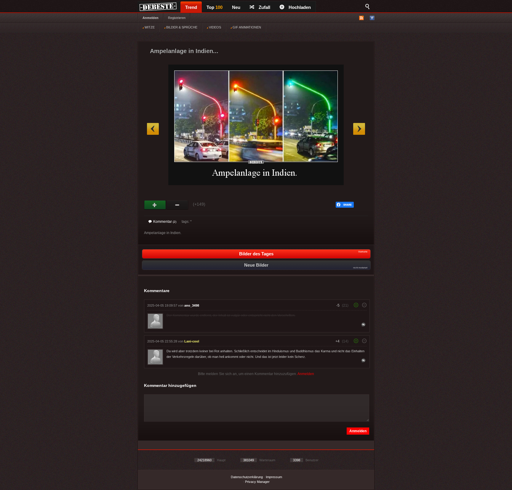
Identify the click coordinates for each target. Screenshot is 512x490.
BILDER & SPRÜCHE (181, 27)
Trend (191, 7)
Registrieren (176, 18)
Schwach (177, 205)
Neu (236, 7)
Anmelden (151, 18)
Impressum (274, 477)
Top (215, 7)
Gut (155, 205)
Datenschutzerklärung (247, 477)
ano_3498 (191, 305)
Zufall (264, 7)
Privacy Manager (257, 481)
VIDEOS (214, 27)
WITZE (149, 27)
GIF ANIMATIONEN (246, 27)
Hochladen (300, 7)
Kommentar (164, 222)
